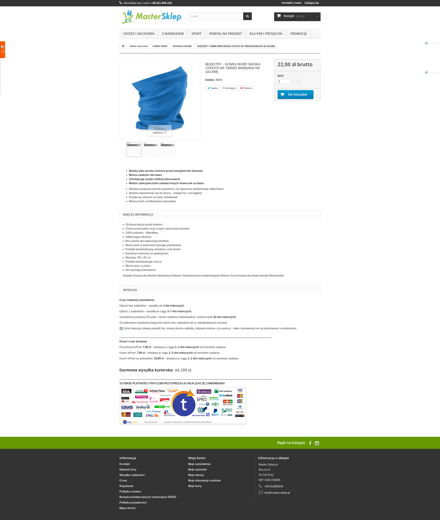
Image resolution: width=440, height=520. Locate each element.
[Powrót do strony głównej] (123, 46)
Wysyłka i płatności (132, 475)
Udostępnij (229, 88)
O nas (123, 480)
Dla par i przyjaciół (266, 33)
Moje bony (195, 486)
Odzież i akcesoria (138, 33)
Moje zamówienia (199, 464)
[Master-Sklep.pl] (151, 16)
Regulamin (126, 486)
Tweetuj (214, 88)
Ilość (281, 75)
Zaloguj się (312, 2)
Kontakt (124, 464)
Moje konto (197, 458)
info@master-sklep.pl (277, 492)
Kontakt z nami (291, 2)
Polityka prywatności (133, 502)
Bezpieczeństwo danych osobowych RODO (147, 497)
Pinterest (247, 88)
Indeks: (210, 79)
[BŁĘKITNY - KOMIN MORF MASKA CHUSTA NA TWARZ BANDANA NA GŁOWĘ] (133, 149)
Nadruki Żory (127, 469)
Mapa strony (127, 508)
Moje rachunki (197, 469)
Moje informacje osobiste (204, 480)
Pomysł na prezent (225, 33)
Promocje (298, 33)
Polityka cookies (130, 491)
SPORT (196, 33)
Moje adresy (196, 475)
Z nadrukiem (173, 33)
